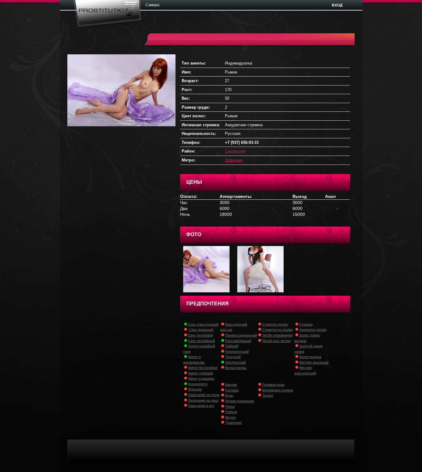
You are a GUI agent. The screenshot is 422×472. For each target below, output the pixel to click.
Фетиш (230, 417)
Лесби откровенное (277, 335)
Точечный (233, 357)
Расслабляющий (238, 341)
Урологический (237, 351)
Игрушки (195, 389)
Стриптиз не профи (277, 330)
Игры (229, 395)
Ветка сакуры (236, 368)
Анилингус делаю (313, 330)
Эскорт (267, 395)
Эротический (235, 362)
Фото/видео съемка (277, 390)
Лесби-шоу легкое (276, 341)
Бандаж (231, 384)
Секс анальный (200, 330)
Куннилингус (198, 384)
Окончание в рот (201, 405)
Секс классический (203, 324)
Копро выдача (310, 357)
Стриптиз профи (275, 324)
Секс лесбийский (201, 341)
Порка (230, 406)
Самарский (235, 151)
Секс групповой (200, 335)
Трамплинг (233, 422)
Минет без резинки (202, 368)
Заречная (234, 160)
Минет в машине (201, 378)
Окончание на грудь (204, 395)
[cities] (154, 5)
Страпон (306, 324)
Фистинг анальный (313, 362)
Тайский (231, 346)
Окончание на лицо (203, 400)
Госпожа (231, 390)
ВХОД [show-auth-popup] (337, 5)
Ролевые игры (273, 384)
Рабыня (231, 412)
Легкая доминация (239, 401)
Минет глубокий (200, 373)
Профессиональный (241, 335)
